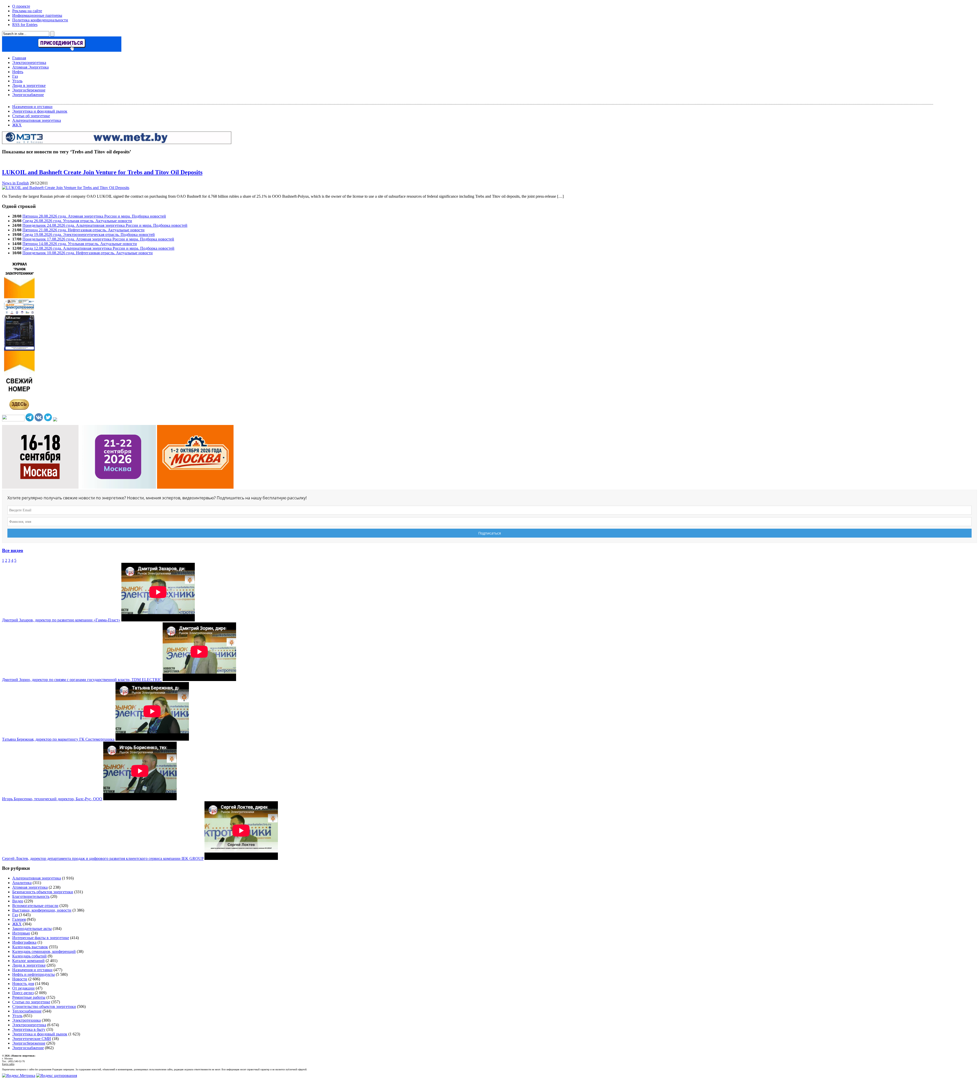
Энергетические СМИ (31, 1038)
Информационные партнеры (37, 15)
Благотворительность (30, 896)
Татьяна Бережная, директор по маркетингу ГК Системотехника (58, 739)
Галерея (19, 919)
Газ (15, 76)
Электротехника (26, 1020)
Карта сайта (8, 1064)
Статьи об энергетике (31, 116)
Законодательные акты (32, 928)
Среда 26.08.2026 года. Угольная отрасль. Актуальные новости (77, 221)
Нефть (17, 72)
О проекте (21, 6)
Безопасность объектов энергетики (42, 892)
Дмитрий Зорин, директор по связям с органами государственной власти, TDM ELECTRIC (82, 679)
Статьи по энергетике (31, 1002)
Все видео (12, 550)
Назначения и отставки (32, 106)
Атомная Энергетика (30, 67)
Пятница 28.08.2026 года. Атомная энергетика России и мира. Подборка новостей (94, 216)
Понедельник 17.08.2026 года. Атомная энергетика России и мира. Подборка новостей (98, 239)
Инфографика (24, 942)
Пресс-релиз (23, 993)
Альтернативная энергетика (36, 120)
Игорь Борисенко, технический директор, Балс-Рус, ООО (52, 799)
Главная (19, 58)
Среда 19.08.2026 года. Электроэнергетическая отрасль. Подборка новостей (88, 234)
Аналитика (22, 883)
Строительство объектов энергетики (44, 1006)
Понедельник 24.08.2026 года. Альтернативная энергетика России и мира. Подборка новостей (104, 225)
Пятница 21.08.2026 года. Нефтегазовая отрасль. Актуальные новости (83, 230)
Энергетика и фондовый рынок (39, 111)
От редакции (23, 988)
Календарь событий (29, 956)
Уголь (17, 81)
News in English (15, 183)
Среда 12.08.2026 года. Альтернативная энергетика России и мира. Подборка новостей (98, 248)
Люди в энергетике (29, 85)
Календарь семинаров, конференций (44, 951)
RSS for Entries (24, 24)
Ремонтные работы (28, 997)
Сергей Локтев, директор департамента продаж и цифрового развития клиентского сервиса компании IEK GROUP (102, 858)
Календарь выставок (30, 947)
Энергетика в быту (28, 1029)
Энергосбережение (28, 90)
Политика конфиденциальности (40, 20)
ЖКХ (17, 125)
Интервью (21, 933)
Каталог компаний (28, 960)
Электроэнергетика (29, 62)
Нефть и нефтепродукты (33, 974)
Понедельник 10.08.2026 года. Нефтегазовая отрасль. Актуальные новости (87, 253)
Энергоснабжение (28, 94)
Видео (17, 901)
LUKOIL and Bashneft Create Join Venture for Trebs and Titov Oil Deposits (102, 172)
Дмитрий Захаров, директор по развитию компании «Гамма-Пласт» (61, 620)
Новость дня (23, 983)
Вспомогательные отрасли (35, 905)
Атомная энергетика (30, 887)
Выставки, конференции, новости (41, 910)
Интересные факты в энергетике (40, 938)
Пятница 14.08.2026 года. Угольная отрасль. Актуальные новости (79, 244)
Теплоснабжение (27, 1011)
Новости (19, 979)
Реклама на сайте (27, 11)
